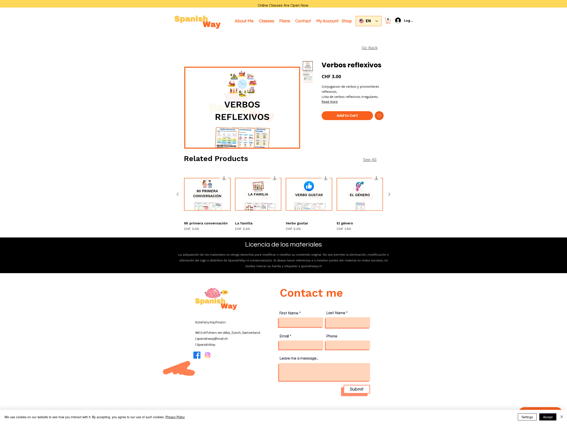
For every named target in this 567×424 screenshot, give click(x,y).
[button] (388, 21)
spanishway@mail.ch (212, 338)
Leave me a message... (299, 358)
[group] (283, 201)
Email (284, 336)
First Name (288, 313)
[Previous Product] (177, 194)
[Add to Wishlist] (379, 115)
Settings (527, 417)
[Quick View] (207, 194)
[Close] (561, 416)
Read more (330, 101)
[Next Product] (389, 194)
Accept (548, 417)
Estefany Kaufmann (210, 322)
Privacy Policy (175, 417)
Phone (331, 336)
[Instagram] (207, 355)
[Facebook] (196, 355)
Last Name (335, 313)
